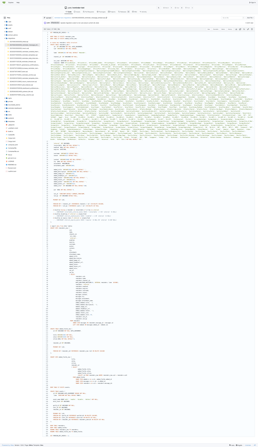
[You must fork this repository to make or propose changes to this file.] (248, 29)
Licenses (248, 445)
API (255, 445)
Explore (10, 2)
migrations (67, 18)
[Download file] (236, 29)
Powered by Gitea (8, 445)
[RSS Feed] (158, 7)
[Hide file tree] (4, 17)
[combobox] (233, 17)
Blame (223, 29)
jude (69, 8)
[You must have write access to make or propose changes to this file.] (252, 29)
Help (18, 2)
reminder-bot (78, 8)
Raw (209, 29)
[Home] (4, 2)
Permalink (215, 29)
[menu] (231, 445)
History (230, 29)
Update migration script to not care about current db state (79, 23)
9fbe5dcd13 (55, 22)
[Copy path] (106, 17)
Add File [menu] (249, 18)
